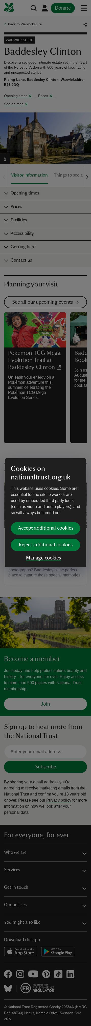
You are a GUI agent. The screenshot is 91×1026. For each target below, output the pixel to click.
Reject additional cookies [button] (46, 544)
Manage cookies (43, 557)
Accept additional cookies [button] (45, 528)
